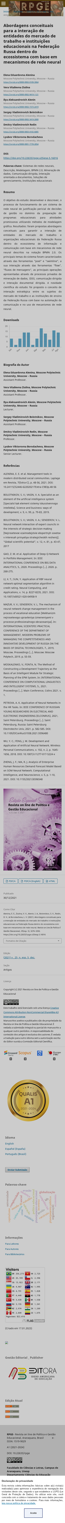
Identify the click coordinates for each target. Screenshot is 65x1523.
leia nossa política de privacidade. (19, 1503)
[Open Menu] (3, 3)
